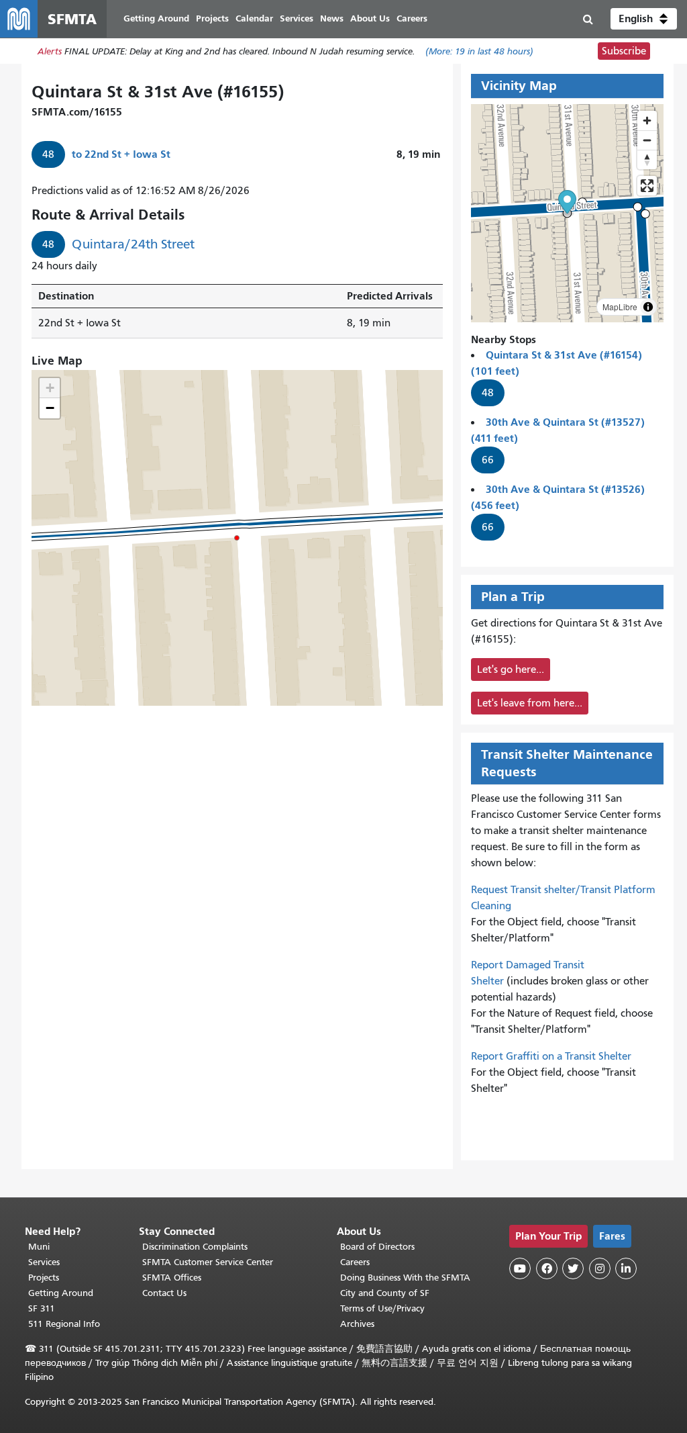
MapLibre (619, 306)
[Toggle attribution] (648, 307)
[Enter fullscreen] (647, 185)
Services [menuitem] (296, 18)
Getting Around (60, 1293)
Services (44, 1262)
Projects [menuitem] (212, 18)
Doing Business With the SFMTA (405, 1277)
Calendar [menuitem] (254, 18)
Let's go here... (510, 669)
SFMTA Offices (171, 1277)
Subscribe (624, 51)
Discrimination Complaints (195, 1246)
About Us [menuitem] (370, 18)
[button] (644, 19)
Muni (39, 1246)
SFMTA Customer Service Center (207, 1262)
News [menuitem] (332, 18)
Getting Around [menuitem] (156, 18)
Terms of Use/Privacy (382, 1308)
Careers (355, 1262)
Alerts (50, 51)
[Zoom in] (647, 120)
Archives (357, 1324)
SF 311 (41, 1308)
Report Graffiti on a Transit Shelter (551, 1056)
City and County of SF (384, 1293)
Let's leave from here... (529, 703)
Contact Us (164, 1293)
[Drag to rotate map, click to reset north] (647, 159)
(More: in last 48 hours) (479, 51)
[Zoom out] (647, 140)
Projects (43, 1277)
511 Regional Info (64, 1324)
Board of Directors (377, 1246)
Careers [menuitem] (412, 18)
